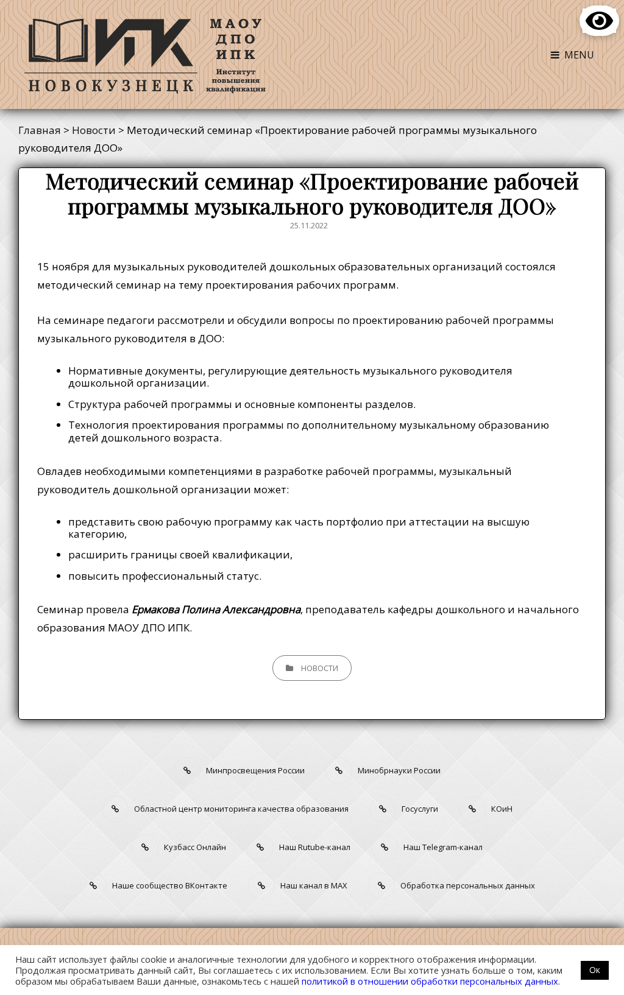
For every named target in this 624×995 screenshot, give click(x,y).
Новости (319, 668)
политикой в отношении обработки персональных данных (430, 981)
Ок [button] (594, 970)
